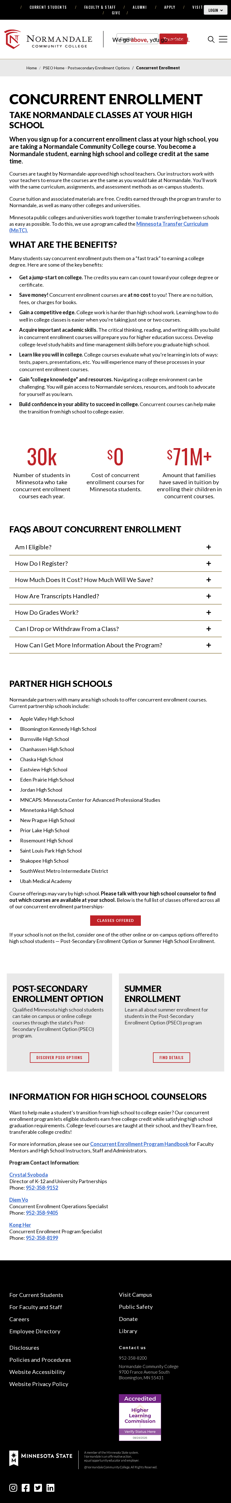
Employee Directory (34, 1331)
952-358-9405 (42, 1213)
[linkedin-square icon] (50, 1489)
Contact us (132, 1347)
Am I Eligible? (33, 547)
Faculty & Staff (99, 7)
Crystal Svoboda (28, 1175)
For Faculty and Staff (35, 1306)
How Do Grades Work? (47, 612)
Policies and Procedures (40, 1359)
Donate (128, 1318)
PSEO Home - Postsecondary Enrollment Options (86, 67)
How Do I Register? (41, 563)
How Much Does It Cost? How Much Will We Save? (84, 579)
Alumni (140, 7)
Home (31, 67)
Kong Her (20, 1225)
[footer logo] (40, 1457)
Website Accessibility (37, 1371)
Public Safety (136, 1306)
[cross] (223, 39)
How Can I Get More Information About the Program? (88, 645)
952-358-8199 (42, 1238)
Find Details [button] (171, 1057)
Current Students (48, 7)
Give (116, 13)
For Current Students (36, 1294)
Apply (170, 7)
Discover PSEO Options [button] (59, 1057)
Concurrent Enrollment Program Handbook (139, 1144)
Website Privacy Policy (38, 1383)
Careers (19, 1319)
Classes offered (115, 920)
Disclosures (24, 1347)
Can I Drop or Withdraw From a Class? (67, 628)
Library (128, 1330)
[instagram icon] (13, 1489)
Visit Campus (135, 1294)
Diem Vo (18, 1200)
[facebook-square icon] (26, 1489)
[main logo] (96, 39)
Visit (197, 7)
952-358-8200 (133, 1357)
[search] (211, 39)
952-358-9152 (42, 1188)
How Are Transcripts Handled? (57, 596)
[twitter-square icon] (38, 1489)
